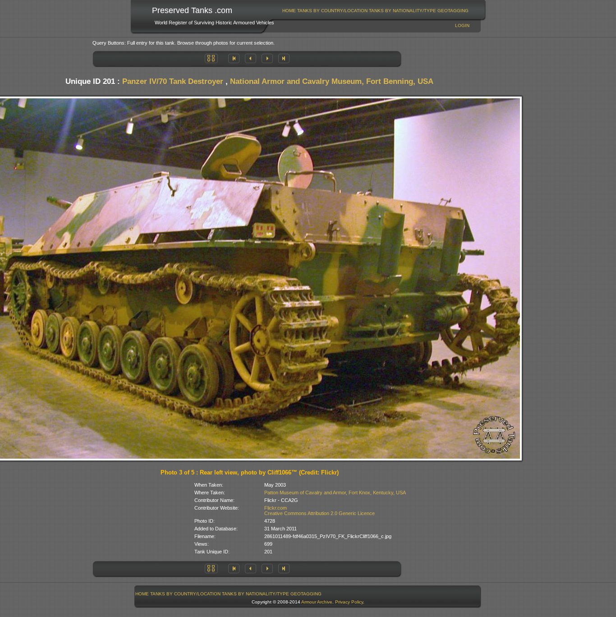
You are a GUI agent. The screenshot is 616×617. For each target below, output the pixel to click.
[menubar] (375, 10)
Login (462, 25)
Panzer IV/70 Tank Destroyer (172, 81)
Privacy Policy (349, 601)
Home (289, 10)
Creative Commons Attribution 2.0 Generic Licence (319, 513)
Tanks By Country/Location (332, 10)
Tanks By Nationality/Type (402, 10)
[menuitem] (289, 10)
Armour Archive (316, 601)
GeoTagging (453, 10)
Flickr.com (275, 508)
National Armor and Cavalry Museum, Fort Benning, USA (331, 81)
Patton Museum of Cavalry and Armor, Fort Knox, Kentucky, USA (335, 492)
